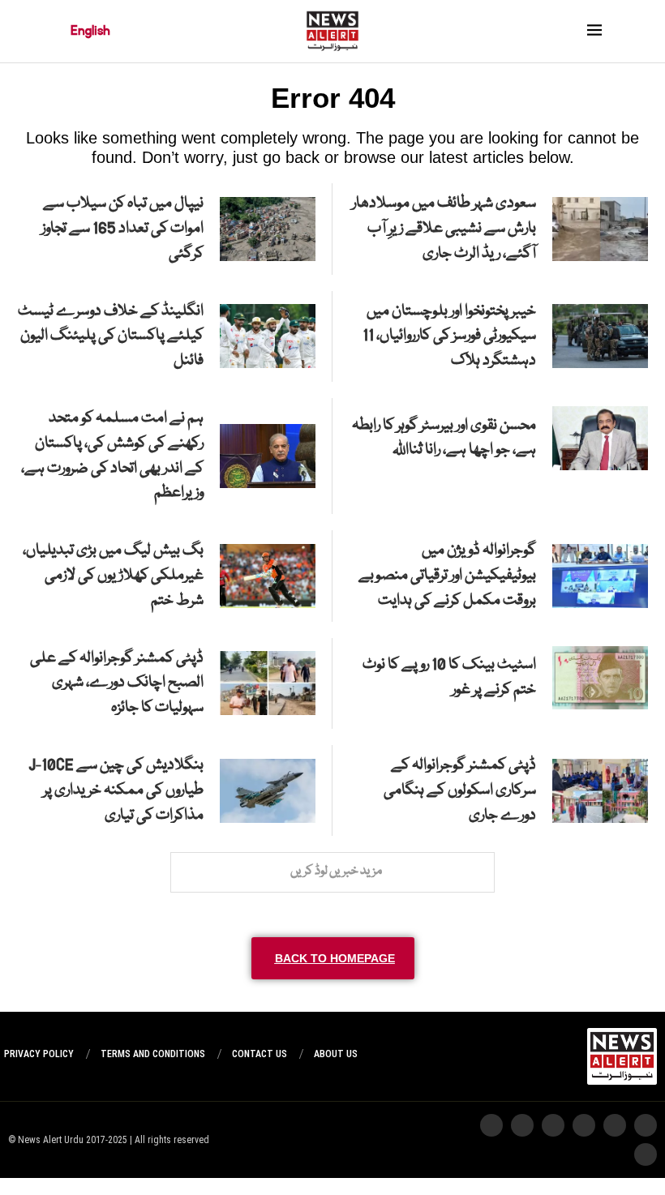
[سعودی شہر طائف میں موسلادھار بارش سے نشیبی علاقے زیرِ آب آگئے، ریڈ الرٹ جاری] (600, 229)
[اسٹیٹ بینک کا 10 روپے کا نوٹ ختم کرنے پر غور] (600, 678)
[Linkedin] (645, 1154)
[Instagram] (645, 1125)
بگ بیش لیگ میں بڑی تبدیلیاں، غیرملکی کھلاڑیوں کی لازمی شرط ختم (113, 575)
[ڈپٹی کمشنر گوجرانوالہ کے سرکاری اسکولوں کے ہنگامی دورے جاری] (600, 791)
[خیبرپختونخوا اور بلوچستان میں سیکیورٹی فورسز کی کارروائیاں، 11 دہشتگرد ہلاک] (600, 336)
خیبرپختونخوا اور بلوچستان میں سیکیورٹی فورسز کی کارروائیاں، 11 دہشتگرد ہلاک (449, 336)
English (90, 31)
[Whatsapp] (584, 1125)
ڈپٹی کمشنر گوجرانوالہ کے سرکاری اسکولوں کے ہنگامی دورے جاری (460, 790)
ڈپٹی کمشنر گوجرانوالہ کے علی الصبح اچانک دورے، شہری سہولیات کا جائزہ (117, 683)
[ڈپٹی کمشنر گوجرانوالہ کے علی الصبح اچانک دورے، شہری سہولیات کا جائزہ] (267, 683)
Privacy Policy (39, 1054)
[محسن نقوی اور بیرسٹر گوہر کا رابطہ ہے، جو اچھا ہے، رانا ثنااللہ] (600, 438)
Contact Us (259, 1054)
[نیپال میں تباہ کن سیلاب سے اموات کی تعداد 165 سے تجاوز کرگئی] (267, 229)
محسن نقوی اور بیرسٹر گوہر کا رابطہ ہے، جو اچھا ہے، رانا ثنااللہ (444, 438)
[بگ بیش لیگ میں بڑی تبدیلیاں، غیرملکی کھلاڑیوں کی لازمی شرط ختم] (267, 576)
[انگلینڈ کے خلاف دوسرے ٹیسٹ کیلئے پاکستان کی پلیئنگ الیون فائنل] (267, 336)
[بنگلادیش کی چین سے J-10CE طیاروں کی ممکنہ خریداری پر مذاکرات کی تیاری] (267, 791)
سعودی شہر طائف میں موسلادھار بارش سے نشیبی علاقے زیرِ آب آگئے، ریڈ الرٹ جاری (444, 228)
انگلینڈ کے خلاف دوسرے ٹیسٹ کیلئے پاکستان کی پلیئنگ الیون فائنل (111, 336)
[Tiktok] (522, 1125)
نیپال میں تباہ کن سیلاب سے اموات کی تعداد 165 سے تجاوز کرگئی (122, 228)
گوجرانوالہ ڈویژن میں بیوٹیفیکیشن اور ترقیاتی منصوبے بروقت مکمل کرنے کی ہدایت (447, 575)
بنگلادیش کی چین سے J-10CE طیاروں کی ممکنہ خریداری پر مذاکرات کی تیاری (116, 790)
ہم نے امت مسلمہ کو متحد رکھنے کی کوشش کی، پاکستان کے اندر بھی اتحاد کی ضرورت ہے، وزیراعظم (112, 455)
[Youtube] (553, 1125)
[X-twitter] (614, 1125)
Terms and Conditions (153, 1054)
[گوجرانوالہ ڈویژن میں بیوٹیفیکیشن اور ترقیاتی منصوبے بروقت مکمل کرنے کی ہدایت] (600, 576)
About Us (336, 1054)
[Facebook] (491, 1125)
